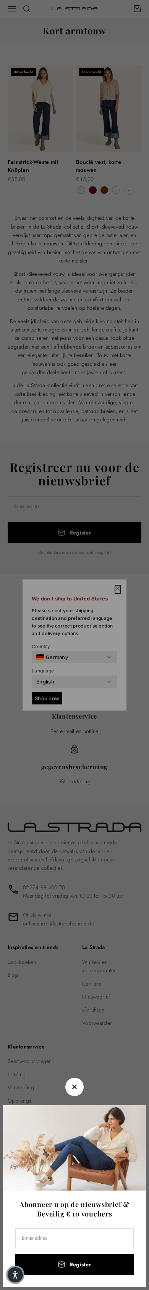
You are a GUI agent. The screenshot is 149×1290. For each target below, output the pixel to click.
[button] (15, 1275)
